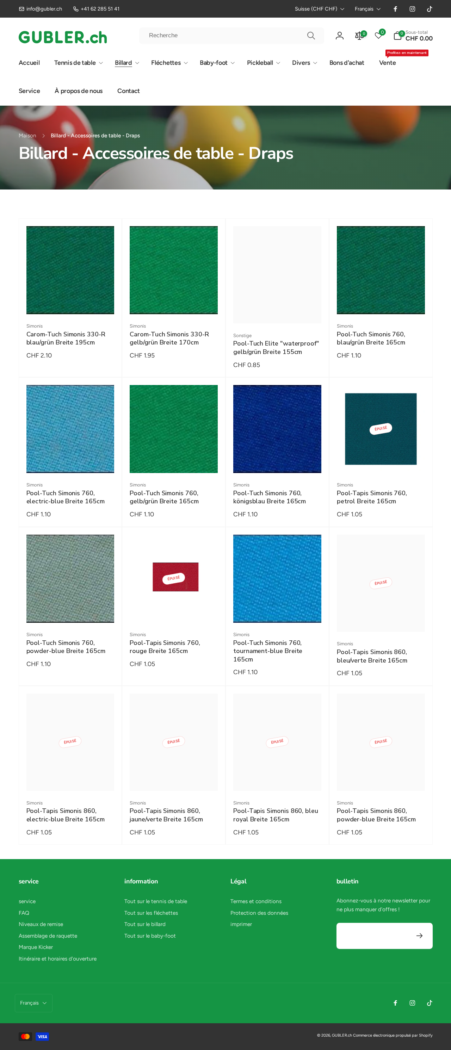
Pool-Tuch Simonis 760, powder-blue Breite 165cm (65, 647)
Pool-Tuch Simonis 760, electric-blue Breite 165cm (65, 497)
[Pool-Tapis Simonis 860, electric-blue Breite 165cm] (70, 777)
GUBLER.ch (342, 1035)
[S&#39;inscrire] (419, 936)
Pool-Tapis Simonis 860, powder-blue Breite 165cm (376, 815)
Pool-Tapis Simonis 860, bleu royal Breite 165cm (275, 815)
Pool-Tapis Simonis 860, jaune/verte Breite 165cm (166, 815)
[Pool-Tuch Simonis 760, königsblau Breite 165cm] (278, 459)
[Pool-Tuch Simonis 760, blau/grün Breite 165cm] (381, 300)
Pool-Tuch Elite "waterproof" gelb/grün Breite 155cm (276, 348)
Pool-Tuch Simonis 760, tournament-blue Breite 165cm (267, 651)
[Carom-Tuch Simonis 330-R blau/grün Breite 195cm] (70, 300)
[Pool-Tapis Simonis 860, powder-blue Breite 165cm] (381, 777)
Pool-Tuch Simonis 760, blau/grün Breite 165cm (371, 338)
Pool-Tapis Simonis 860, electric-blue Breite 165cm (65, 815)
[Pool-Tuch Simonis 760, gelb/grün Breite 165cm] (174, 459)
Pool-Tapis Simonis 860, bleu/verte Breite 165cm (372, 656)
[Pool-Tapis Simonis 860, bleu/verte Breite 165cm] (381, 618)
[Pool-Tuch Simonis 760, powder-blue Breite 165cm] (70, 609)
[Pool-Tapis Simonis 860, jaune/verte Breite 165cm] (174, 777)
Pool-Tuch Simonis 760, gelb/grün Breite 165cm (164, 497)
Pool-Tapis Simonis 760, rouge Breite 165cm (165, 647)
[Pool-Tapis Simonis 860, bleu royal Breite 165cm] (278, 777)
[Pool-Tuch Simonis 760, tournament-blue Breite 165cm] (278, 609)
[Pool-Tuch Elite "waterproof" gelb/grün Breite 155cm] (278, 310)
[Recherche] (311, 35)
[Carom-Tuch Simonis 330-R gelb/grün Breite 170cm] (174, 300)
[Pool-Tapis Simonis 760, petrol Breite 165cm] (381, 459)
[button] (413, 36)
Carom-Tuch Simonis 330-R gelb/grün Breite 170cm (169, 338)
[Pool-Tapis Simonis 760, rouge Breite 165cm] (174, 609)
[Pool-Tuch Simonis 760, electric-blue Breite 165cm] (70, 459)
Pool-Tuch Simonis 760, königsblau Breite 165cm (269, 497)
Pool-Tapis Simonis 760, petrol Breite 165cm (372, 497)
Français (364, 9)
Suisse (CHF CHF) (316, 9)
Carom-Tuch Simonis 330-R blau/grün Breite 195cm (65, 338)
